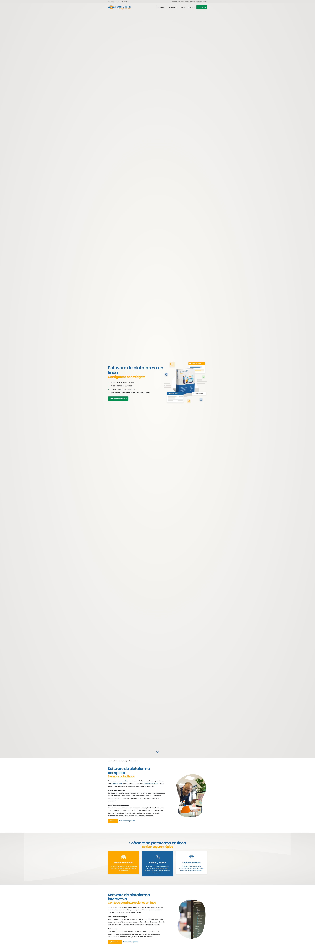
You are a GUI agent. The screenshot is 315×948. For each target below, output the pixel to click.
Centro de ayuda (190, 1)
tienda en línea (116, 784)
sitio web (127, 781)
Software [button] (161, 7)
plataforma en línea (151, 784)
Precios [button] (190, 7)
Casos (183, 7)
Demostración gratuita (117, 399)
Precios (112, 821)
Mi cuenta (199, 1)
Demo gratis (202, 7)
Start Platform (123, 7)
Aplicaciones (114, 942)
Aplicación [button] (172, 7)
